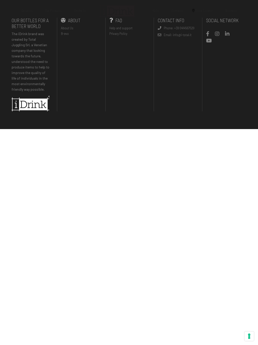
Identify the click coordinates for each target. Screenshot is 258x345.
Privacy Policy (118, 33)
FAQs (156, 11)
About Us (27, 11)
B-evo (65, 33)
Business (231, 11)
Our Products (53, 11)
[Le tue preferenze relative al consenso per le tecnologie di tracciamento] (249, 336)
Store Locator (204, 11)
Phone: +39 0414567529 (179, 28)
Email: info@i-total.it (177, 35)
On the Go (80, 11)
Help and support (121, 28)
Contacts (177, 11)
